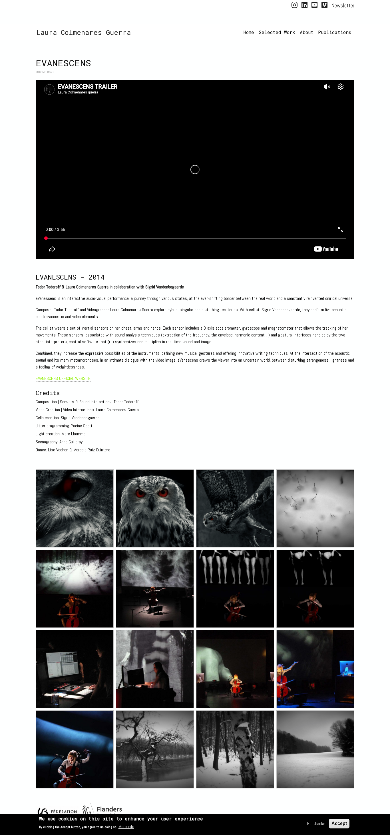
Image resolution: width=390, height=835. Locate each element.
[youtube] (314, 6)
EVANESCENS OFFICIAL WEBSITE (63, 378)
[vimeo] (324, 6)
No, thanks (316, 823)
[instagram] (294, 6)
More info (126, 827)
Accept (339, 823)
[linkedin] (304, 6)
